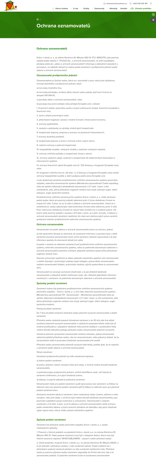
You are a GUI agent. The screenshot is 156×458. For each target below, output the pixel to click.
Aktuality (113, 8)
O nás (75, 8)
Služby (86, 8)
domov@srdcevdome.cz (116, 3)
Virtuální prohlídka (143, 8)
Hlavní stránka (61, 8)
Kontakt (123, 8)
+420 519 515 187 (139, 3)
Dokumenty (99, 8)
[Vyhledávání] (151, 3)
